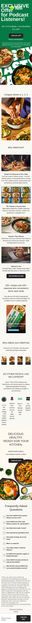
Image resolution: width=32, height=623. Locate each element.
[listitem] (16, 168)
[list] (16, 319)
